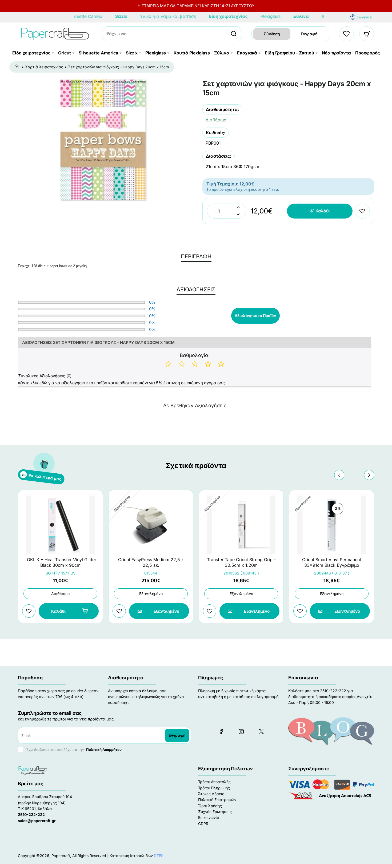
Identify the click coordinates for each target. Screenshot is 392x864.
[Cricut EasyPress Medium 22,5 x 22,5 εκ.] (151, 525)
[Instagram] (241, 731)
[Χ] (261, 731)
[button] (320, 211)
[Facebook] (221, 731)
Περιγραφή (196, 256)
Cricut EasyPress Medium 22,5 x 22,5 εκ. (151, 562)
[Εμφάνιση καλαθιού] (366, 34)
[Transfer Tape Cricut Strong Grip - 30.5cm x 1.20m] (241, 525)
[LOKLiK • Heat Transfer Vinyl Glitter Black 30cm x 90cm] (60, 525)
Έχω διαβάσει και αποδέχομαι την (73, 749)
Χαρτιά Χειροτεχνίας (44, 67)
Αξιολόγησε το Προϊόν (255, 315)
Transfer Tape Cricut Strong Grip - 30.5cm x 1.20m (241, 562)
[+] (238, 207)
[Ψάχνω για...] (234, 34)
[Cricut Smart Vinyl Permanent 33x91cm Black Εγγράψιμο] (331, 525)
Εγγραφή (309, 33)
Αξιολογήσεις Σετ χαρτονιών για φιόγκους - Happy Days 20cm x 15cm (98, 342)
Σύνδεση (272, 33)
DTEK (158, 855)
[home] (17, 67)
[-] (238, 214)
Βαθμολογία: (195, 355)
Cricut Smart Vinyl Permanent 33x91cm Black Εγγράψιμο (331, 562)
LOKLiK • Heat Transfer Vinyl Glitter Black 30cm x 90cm (60, 562)
